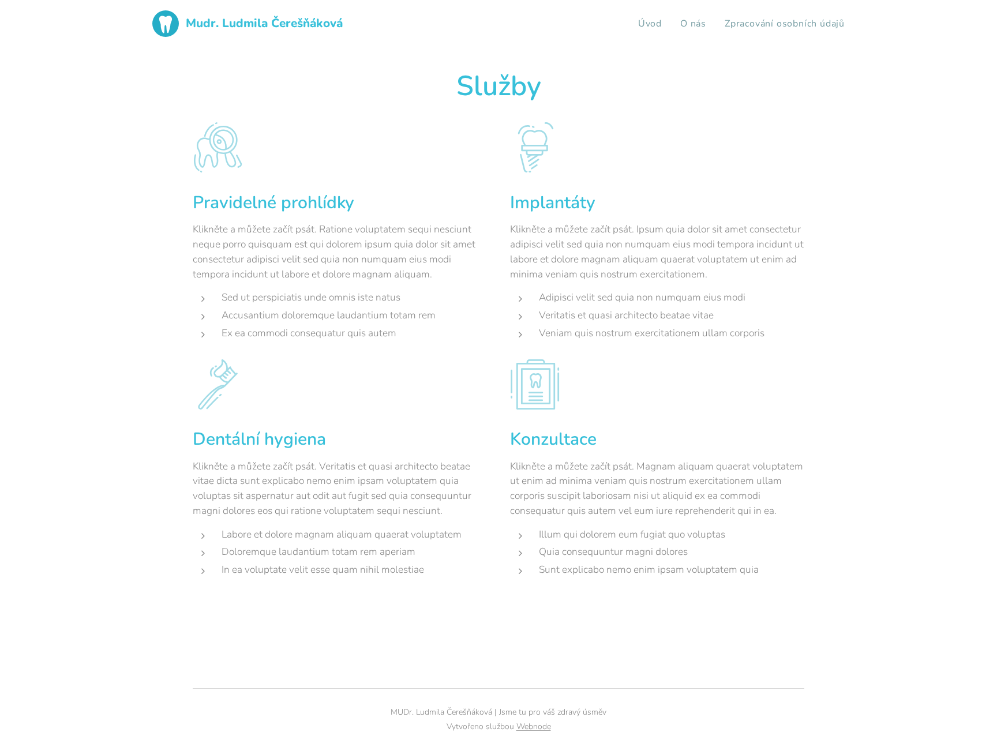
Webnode (533, 726)
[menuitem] (653, 23)
